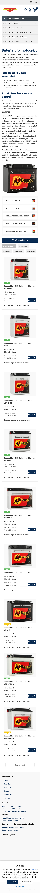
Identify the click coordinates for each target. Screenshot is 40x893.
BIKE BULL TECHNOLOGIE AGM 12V (17, 32)
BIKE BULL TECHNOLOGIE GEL (15, 36)
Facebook (7, 787)
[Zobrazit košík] (34, 10)
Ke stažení (8, 794)
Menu (35, 2)
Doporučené (8, 246)
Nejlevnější (23, 246)
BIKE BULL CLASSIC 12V (12, 27)
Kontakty (7, 784)
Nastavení (20, 886)
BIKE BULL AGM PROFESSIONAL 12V (17, 41)
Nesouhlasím (26, 882)
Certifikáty (8, 798)
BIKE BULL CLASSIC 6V (12, 23)
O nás (6, 780)
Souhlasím (13, 882)
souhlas (34, 869)
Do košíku (31, 300)
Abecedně (31, 251)
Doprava (7, 791)
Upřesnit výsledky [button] (21, 240)
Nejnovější (18, 251)
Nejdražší (6, 251)
